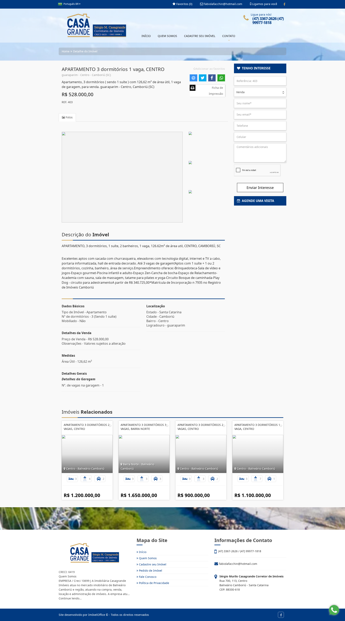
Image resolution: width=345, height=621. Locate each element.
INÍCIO (146, 36)
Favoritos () (183, 4)
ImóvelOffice (96, 615)
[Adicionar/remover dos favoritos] (110, 425)
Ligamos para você (264, 4)
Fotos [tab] (69, 117)
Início (142, 552)
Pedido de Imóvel (150, 570)
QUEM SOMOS (167, 36)
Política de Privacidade (153, 583)
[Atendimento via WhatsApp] (334, 610)
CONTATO (228, 36)
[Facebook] (284, 4)
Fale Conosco (147, 577)
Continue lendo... (70, 598)
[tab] (260, 68)
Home (65, 51)
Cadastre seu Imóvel (152, 564)
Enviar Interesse (260, 187)
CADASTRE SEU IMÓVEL (199, 36)
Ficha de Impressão (216, 91)
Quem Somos (147, 558)
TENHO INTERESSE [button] (255, 68)
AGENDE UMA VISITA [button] (257, 201)
